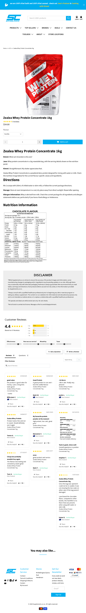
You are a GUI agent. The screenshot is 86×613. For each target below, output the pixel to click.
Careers (22, 583)
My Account (24, 585)
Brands (45, 28)
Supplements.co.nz (18, 280)
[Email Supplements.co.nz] (5, 581)
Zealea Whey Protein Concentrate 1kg (13, 390)
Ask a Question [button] (55, 352)
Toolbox (26, 34)
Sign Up (58, 594)
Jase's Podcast (64, 3)
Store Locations (56, 34)
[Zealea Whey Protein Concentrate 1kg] (43, 84)
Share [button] (11, 404)
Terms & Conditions (26, 578)
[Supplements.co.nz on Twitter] (16, 581)
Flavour (6, 130)
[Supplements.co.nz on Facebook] (8, 581)
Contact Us (71, 28)
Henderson (39, 577)
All (10, 48)
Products (14, 28)
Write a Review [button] (74, 352)
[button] (19, 406)
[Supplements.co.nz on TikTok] (13, 581)
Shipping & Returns (26, 581)
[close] (84, 5)
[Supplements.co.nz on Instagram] (11, 581)
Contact (22, 576)
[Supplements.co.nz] (13, 18)
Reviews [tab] (9, 355)
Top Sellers (30, 28)
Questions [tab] (22, 355)
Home (5, 48)
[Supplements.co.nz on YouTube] (5, 584)
